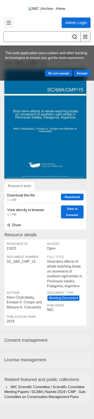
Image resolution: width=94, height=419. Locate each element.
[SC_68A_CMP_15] (45, 124)
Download (72, 197)
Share (16, 225)
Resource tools (19, 186)
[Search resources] (74, 37)
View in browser (72, 212)
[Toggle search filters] (85, 37)
